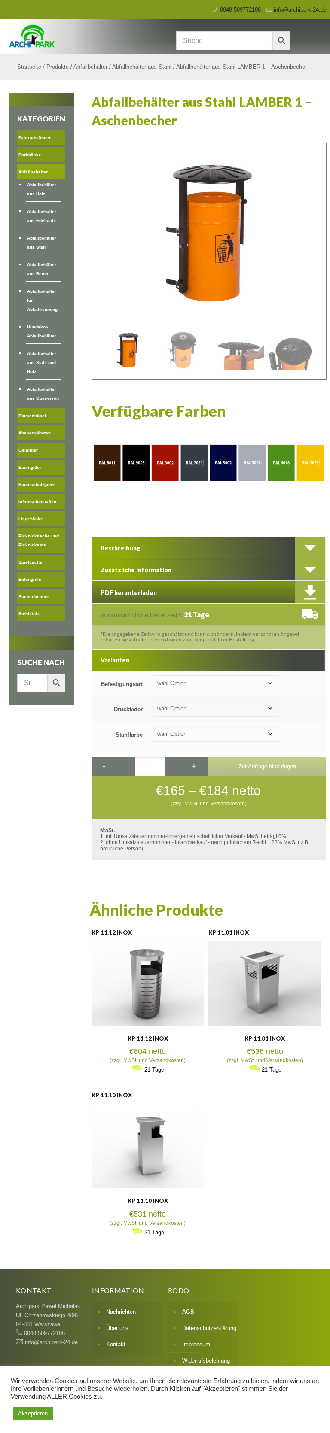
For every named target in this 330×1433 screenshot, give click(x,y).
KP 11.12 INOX (112, 932)
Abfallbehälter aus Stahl (141, 67)
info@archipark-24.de (300, 9)
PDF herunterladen (129, 592)
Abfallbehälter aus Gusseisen (43, 394)
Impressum (196, 1344)
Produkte (57, 67)
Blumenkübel (32, 415)
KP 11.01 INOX (228, 932)
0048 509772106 (240, 9)
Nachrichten (121, 1312)
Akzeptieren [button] (33, 1413)
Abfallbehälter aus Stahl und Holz (41, 362)
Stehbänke (29, 613)
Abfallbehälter (90, 67)
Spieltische (30, 562)
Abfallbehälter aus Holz (41, 189)
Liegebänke (30, 518)
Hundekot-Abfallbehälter (41, 331)
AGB (188, 1312)
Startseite (29, 67)
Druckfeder (128, 709)
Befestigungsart (122, 684)
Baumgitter (29, 467)
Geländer (28, 450)
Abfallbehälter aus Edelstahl (41, 216)
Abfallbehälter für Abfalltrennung (42, 300)
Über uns (117, 1328)
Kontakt (115, 1344)
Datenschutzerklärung (208, 1328)
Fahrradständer (34, 137)
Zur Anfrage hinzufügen (267, 766)
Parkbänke (29, 154)
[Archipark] (119, 35)
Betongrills (29, 579)
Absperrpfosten (34, 433)
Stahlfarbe (129, 735)
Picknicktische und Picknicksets (38, 540)
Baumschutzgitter (36, 484)
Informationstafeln (37, 501)
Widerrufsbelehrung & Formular (206, 1365)
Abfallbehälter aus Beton (41, 269)
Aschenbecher (33, 596)
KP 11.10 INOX (112, 1095)
